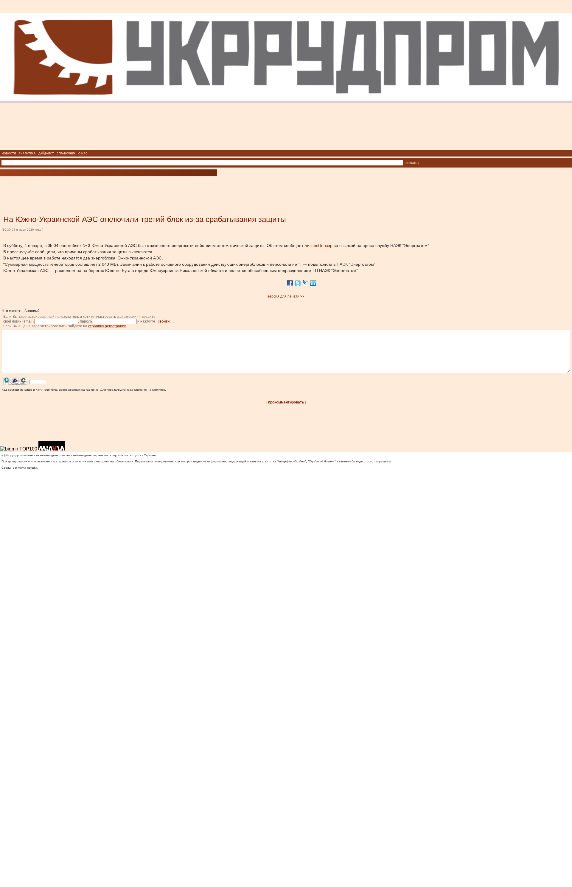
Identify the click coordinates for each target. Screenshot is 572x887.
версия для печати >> (286, 296)
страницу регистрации (107, 326)
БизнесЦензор (318, 245)
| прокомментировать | (286, 402)
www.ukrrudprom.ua (100, 461)
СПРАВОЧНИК (66, 153)
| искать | (412, 163)
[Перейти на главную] (286, 148)
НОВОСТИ (9, 153)
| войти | (164, 321)
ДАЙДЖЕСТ (46, 153)
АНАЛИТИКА (27, 153)
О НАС (83, 153)
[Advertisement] (71, 187)
